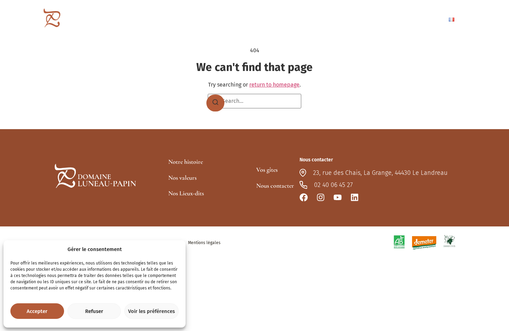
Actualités (379, 19)
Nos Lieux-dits (186, 193)
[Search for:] (254, 101)
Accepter (37, 311)
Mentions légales (204, 242)
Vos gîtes (336, 19)
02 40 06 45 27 (333, 185)
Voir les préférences (151, 311)
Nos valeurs (182, 177)
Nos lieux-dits (298, 19)
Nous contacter (419, 19)
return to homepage (274, 84)
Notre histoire (185, 162)
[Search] (215, 103)
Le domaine (249, 19)
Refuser (94, 311)
